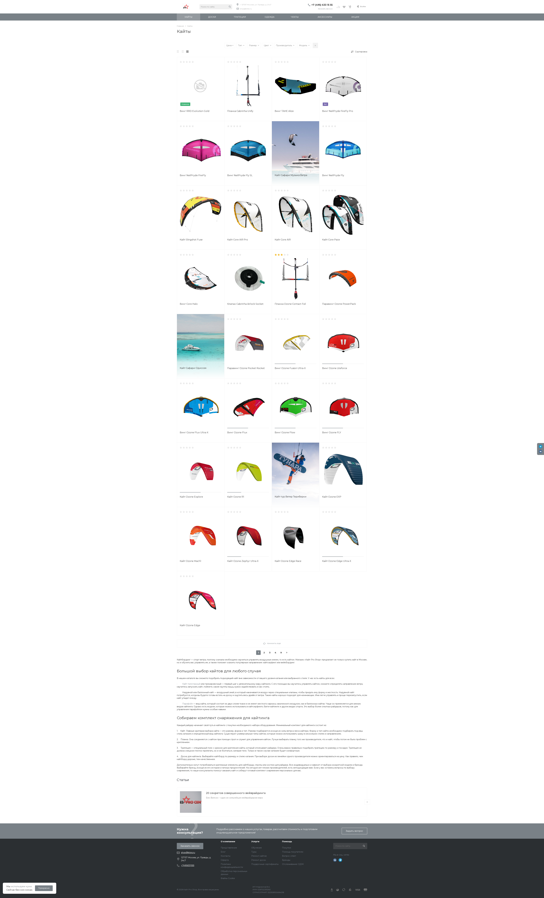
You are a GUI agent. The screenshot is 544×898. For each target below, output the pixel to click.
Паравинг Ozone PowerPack (339, 304)
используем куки (21, 886)
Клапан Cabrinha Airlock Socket (245, 304)
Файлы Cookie (228, 878)
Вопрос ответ (289, 856)
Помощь (287, 841)
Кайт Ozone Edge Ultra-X (336, 561)
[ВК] (540, 451)
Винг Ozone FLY (331, 432)
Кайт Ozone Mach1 (190, 561)
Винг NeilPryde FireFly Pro (337, 111)
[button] (234, 556)
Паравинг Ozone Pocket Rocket (246, 368)
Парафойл (187, 703)
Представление (229, 847)
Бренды (286, 860)
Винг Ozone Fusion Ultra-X (290, 368)
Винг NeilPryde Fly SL (239, 175)
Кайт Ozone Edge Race (288, 561)
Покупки (286, 847)
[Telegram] (540, 446)
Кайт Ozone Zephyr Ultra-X (243, 561)
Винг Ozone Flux (237, 432)
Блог (223, 852)
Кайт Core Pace (331, 239)
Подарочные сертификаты (265, 864)
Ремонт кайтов (259, 856)
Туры (253, 852)
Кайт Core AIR (283, 239)
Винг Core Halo (189, 304)
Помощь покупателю (292, 852)
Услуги (255, 841)
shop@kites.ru (246, 9)
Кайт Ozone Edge (190, 625)
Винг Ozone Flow (285, 432)
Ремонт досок (258, 860)
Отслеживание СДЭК (293, 864)
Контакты (225, 856)
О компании (228, 841)
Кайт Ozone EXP (331, 496)
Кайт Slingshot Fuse (191, 239)
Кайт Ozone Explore (191, 496)
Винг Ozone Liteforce (334, 368)
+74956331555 (187, 865)
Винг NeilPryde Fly (333, 175)
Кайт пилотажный (191, 684)
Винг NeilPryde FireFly (193, 175)
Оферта (225, 860)
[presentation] (367, 802)
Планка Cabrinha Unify (240, 111)
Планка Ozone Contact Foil (290, 304)
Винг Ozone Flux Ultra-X (194, 432)
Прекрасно (44, 888)
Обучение (256, 847)
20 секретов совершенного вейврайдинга (235, 793)
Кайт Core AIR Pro (237, 239)
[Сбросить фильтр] (315, 45)
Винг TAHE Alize (284, 111)
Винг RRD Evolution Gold (194, 111)
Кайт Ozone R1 (235, 496)
